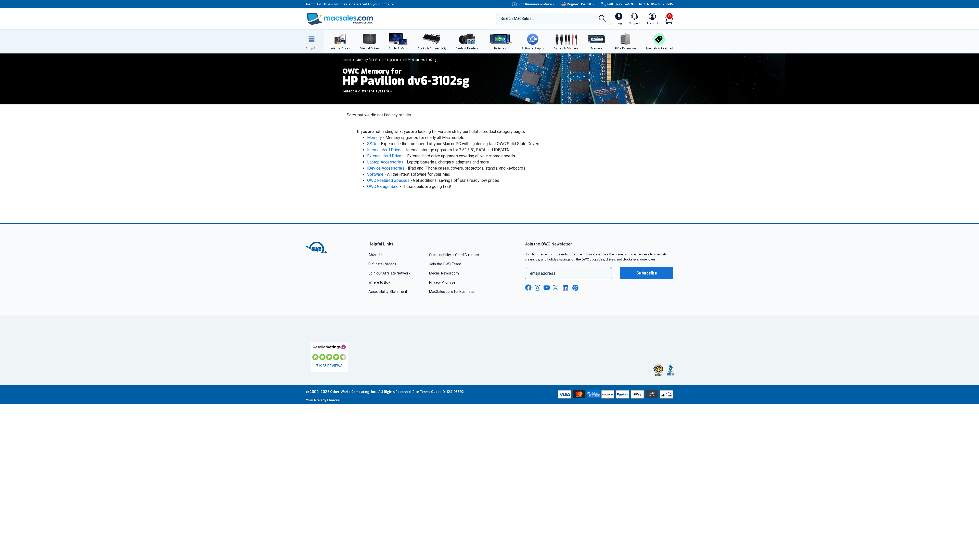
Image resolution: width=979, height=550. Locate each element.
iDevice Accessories (385, 168)
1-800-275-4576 (620, 4)
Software (375, 174)
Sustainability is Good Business (454, 255)
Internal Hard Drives (385, 149)
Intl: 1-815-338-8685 (656, 4)
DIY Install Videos (382, 264)
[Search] (602, 19)
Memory (374, 137)
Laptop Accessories (385, 162)
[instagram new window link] (537, 288)
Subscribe (646, 273)
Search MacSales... (517, 18)
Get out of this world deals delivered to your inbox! (350, 4)
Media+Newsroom (444, 273)
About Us (375, 255)
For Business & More (535, 4)
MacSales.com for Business (451, 292)
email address (543, 273)
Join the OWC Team (445, 264)
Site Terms (421, 392)
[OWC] (340, 19)
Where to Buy (379, 282)
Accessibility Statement (387, 292)
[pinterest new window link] (575, 288)
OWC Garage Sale (382, 186)
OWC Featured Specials (388, 180)
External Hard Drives (385, 156)
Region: (579, 4)
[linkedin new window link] (566, 288)
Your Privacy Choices (323, 400)
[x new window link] (556, 287)
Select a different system (367, 91)
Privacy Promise (442, 282)
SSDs (372, 143)
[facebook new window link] (528, 287)
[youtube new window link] (546, 287)
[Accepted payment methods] (614, 394)
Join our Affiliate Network (389, 273)
